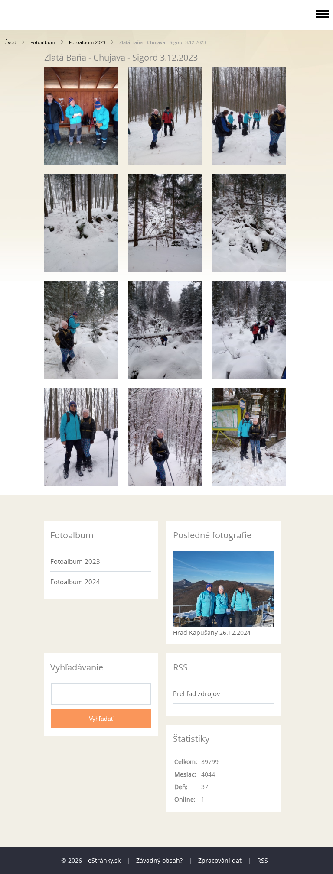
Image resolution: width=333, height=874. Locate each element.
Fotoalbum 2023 (87, 42)
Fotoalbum (42, 42)
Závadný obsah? (159, 860)
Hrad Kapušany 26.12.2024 (212, 632)
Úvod (10, 42)
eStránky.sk (104, 860)
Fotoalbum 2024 (75, 581)
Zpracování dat (220, 860)
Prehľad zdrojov (196, 693)
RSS (262, 860)
